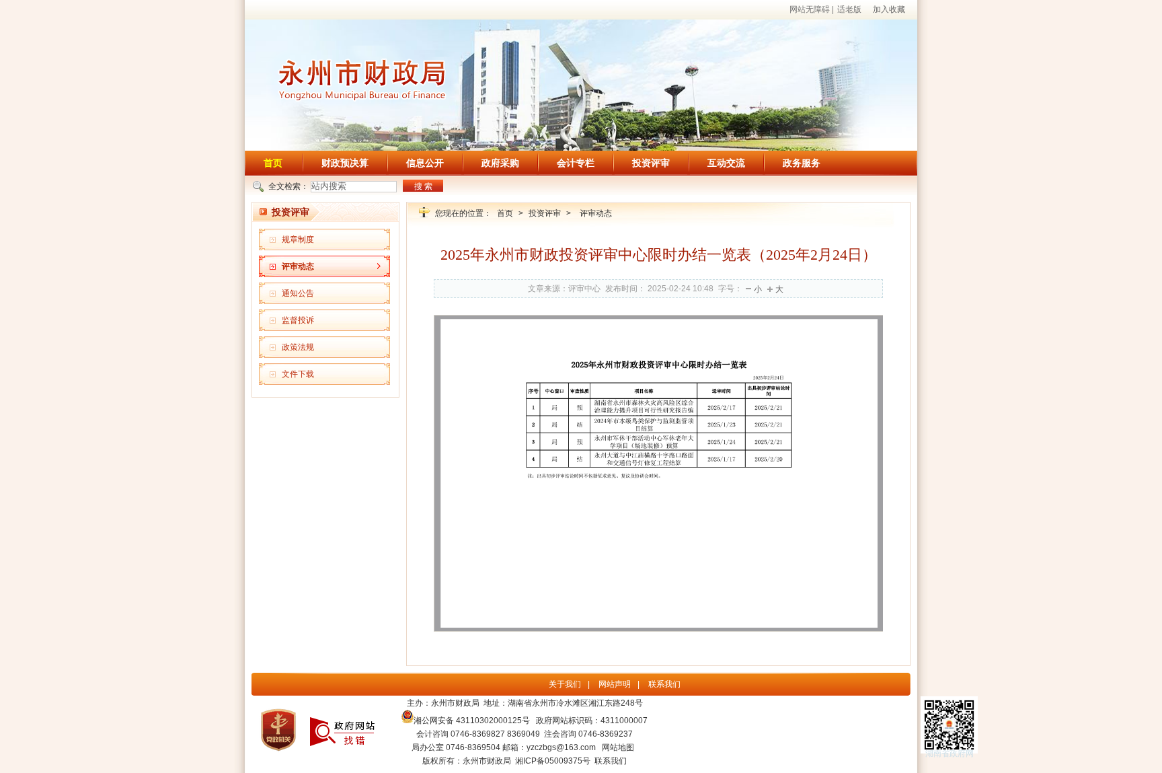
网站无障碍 (809, 9)
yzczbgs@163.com (561, 747)
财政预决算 (345, 162)
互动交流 (726, 162)
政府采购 (500, 162)
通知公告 (298, 293)
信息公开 (425, 162)
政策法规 (298, 347)
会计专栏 (575, 162)
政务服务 (801, 162)
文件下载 (298, 374)
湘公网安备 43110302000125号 (472, 720)
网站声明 (614, 684)
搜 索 (423, 186)
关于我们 (565, 684)
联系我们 (664, 684)
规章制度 (298, 239)
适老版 (849, 9)
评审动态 (298, 266)
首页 (273, 162)
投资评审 (651, 162)
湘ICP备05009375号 (552, 761)
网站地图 (618, 747)
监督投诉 (298, 320)
